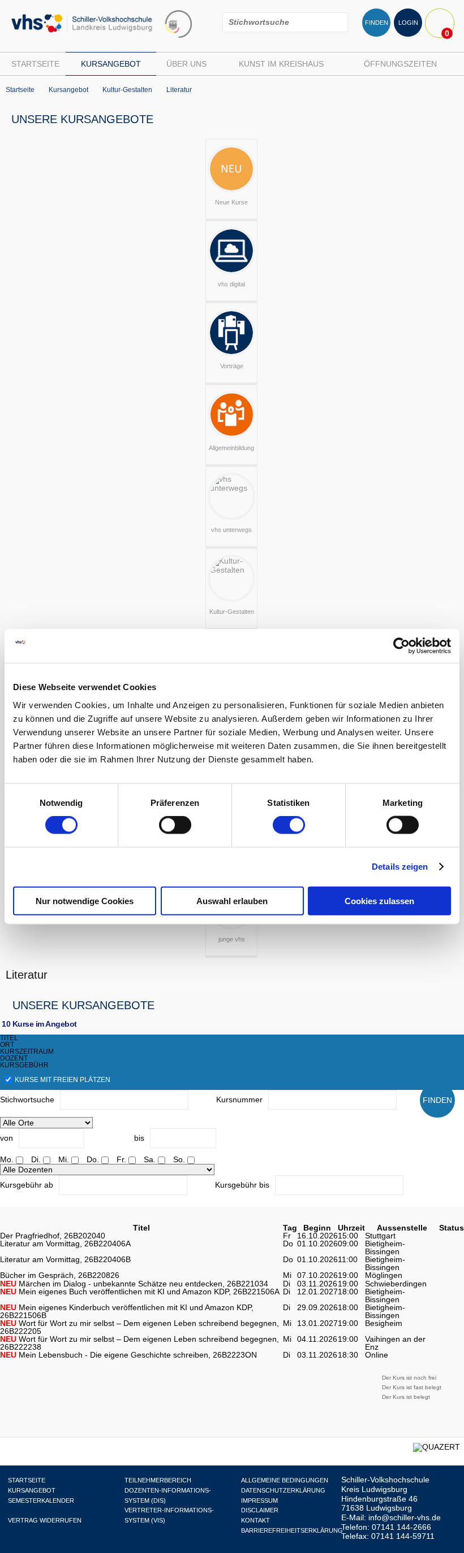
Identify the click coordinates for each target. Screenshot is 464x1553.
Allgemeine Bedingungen (284, 1480)
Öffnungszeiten (400, 63)
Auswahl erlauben (232, 900)
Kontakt (255, 1520)
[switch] (175, 825)
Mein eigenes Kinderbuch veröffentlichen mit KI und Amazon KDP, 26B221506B (127, 1311)
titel (9, 1038)
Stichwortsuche (27, 1099)
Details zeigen (400, 866)
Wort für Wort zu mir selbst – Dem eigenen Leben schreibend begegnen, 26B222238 (139, 1342)
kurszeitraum (27, 1051)
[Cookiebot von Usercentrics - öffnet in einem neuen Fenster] (401, 646)
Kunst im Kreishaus (281, 63)
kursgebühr (24, 1065)
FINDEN (376, 22)
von (6, 1137)
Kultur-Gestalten (127, 90)
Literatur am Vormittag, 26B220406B (65, 1259)
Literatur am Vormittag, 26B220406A (65, 1243)
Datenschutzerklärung (283, 1490)
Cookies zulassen (379, 900)
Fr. (121, 1159)
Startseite (35, 63)
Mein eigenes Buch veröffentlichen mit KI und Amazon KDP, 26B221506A (140, 1291)
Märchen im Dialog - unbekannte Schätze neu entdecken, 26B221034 (134, 1283)
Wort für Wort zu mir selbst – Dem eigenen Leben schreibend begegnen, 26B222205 (139, 1327)
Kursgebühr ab (26, 1184)
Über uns (186, 63)
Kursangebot (111, 63)
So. (179, 1159)
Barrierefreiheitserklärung (292, 1530)
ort (7, 1045)
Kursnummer (239, 1099)
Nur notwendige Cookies (85, 900)
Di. (36, 1159)
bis (139, 1137)
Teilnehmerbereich (157, 1480)
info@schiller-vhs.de (404, 1517)
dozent (14, 1058)
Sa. (150, 1159)
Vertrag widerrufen (44, 1520)
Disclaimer (259, 1510)
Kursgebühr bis (242, 1184)
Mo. (7, 1159)
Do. (93, 1159)
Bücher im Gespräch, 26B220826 (59, 1275)
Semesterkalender (41, 1500)
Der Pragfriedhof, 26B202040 (52, 1235)
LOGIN (408, 22)
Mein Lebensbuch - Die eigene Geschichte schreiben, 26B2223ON (128, 1354)
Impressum (259, 1500)
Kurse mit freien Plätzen (62, 1080)
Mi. (63, 1159)
